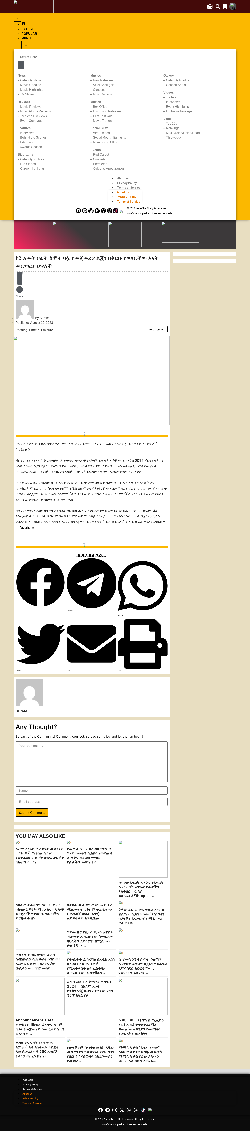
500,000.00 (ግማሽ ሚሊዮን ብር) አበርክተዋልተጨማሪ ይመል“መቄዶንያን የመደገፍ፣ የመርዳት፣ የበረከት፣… (141, 1027)
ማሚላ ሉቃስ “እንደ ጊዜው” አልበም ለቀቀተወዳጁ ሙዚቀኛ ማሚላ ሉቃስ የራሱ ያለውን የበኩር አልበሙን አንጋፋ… (140, 1054)
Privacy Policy (127, 183)
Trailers (171, 97)
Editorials (26, 142)
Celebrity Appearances (109, 168)
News (19, 296)
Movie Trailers (102, 120)
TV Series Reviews (33, 116)
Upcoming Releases (107, 111)
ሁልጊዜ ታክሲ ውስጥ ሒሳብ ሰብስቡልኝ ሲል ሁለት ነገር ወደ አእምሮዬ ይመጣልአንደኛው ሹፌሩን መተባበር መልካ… (38, 961)
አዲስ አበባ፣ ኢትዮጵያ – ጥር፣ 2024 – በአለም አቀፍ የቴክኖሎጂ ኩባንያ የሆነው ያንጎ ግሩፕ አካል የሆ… (90, 988)
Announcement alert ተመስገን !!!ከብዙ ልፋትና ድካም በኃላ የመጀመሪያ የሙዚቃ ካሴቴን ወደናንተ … (40, 1027)
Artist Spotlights (103, 85)
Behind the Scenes (33, 137)
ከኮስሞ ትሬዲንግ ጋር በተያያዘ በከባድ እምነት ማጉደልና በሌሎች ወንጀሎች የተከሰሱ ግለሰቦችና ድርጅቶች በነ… (40, 911)
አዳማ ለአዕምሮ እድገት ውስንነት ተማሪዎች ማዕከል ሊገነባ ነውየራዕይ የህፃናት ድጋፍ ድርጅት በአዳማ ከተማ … (40, 855)
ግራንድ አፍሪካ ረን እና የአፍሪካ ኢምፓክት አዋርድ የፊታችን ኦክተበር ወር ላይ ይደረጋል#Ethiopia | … (141, 889)
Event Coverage (31, 120)
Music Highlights (31, 89)
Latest (27, 29)
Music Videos (102, 94)
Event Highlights (177, 106)
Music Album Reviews (35, 111)
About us (123, 178)
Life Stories (28, 164)
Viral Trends (101, 132)
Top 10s (171, 123)
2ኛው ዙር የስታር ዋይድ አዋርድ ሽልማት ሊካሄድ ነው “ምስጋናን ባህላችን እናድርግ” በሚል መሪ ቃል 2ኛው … (142, 916)
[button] (40, 583)
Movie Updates (30, 85)
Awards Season (31, 147)
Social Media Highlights (109, 137)
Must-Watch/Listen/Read (183, 132)
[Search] (21, 65)
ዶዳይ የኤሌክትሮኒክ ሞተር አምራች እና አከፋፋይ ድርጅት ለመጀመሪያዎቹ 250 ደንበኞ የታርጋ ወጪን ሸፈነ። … (37, 1049)
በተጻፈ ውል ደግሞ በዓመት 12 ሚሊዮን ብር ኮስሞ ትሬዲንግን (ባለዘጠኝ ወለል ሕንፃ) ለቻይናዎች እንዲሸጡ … (89, 911)
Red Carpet (101, 154)
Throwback (173, 137)
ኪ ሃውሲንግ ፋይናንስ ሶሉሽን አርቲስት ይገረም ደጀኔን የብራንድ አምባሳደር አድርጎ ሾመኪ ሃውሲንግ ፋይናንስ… (143, 966)
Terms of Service (129, 187)
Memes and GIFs (105, 142)
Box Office (100, 106)
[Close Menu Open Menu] (25, 45)
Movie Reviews (30, 106)
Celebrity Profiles (32, 159)
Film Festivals (102, 116)
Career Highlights (32, 168)
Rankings (172, 128)
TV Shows (27, 94)
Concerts (99, 89)
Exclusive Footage (179, 111)
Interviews (27, 132)
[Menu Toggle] (17, 17)
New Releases (103, 80)
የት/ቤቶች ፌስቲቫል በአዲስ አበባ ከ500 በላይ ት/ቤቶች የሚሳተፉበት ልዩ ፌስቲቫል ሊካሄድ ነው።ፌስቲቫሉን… (91, 966)
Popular (29, 33)
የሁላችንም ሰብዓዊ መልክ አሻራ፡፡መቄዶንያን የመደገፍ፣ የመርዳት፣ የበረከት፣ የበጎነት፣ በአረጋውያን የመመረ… (91, 1054)
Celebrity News (30, 80)
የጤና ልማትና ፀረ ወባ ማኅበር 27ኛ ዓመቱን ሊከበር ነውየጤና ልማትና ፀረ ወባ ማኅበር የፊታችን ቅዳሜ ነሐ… (89, 855)
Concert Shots (176, 85)
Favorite (154, 329)
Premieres (100, 164)
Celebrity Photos (177, 80)
